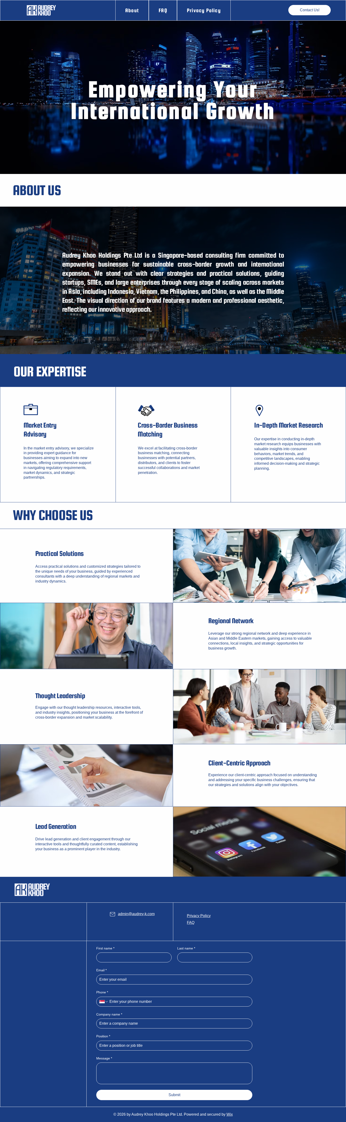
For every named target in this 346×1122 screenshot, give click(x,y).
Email (101, 970)
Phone (102, 992)
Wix (229, 1114)
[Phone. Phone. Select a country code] (103, 1002)
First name (105, 948)
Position (103, 1036)
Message (104, 1058)
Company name (109, 1014)
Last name (186, 948)
